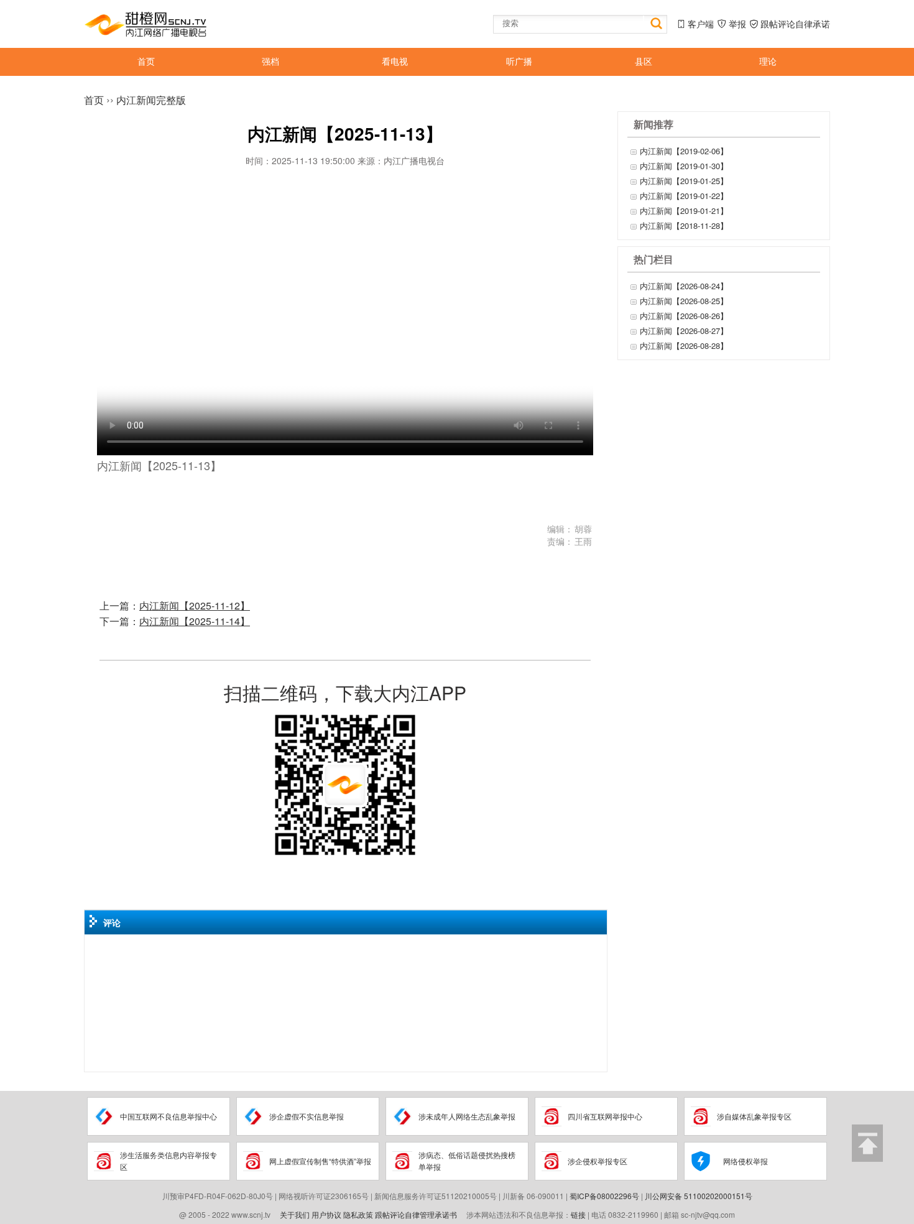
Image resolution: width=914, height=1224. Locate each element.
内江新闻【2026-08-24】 (684, 286)
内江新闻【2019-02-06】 (684, 151)
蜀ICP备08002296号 (604, 1195)
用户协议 (326, 1214)
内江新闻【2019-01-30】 (684, 166)
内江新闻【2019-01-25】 (684, 181)
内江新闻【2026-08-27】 (684, 330)
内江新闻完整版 (151, 100)
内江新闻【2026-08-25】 (684, 301)
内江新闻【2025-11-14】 (194, 621)
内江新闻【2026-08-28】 (684, 345)
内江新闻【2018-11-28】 (684, 225)
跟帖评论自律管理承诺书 (416, 1214)
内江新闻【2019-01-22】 (684, 196)
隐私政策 (358, 1214)
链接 (578, 1214)
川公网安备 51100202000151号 (698, 1195)
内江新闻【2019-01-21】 (684, 210)
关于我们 (295, 1214)
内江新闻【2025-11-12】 (194, 605)
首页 (94, 100)
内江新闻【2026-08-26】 (684, 316)
